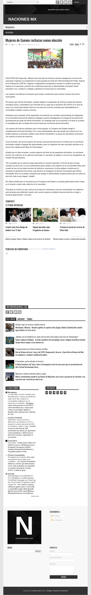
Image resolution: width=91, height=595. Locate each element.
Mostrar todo (35, 496)
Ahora (9, 32)
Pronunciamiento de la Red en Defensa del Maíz (31, 349)
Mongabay (12, 392)
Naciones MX (37, 591)
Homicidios (12, 443)
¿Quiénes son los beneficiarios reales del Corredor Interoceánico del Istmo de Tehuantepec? (46, 336)
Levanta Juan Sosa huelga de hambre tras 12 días (16, 228)
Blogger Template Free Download (57, 591)
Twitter (61, 2)
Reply (9, 44)
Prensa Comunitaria (16, 455)
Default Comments (35, 249)
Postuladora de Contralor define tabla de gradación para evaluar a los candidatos (21, 459)
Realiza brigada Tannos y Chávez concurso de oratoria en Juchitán (28, 239)
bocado (11, 474)
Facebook (57, 2)
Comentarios (57, 520)
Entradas (56, 516)
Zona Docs (12, 441)
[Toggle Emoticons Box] (7, 253)
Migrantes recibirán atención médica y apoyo (30, 373)
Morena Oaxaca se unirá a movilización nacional (69, 239)
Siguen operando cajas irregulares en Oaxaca (41, 228)
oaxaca (15, 44)
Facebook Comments (48, 249)
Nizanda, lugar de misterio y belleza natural (30, 324)
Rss (70, 2)
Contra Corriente (15, 418)
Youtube (65, 2)
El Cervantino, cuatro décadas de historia (29, 361)
